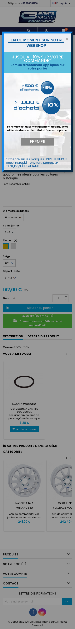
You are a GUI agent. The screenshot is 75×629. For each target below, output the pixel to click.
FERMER (37, 142)
